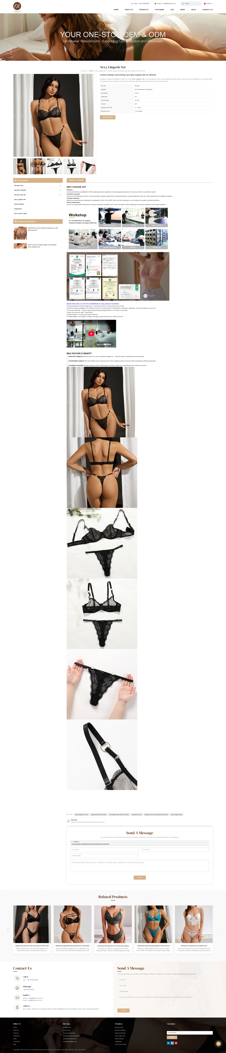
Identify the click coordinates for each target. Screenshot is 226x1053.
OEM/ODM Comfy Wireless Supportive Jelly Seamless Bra (43, 229)
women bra (66, 1030)
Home (116, 9)
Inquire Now (107, 117)
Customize (159, 9)
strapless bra (67, 1027)
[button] (218, 930)
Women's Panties (20, 190)
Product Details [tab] (76, 180)
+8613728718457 (28, 990)
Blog (193, 9)
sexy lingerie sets (176, 815)
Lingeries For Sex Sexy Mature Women (156, 815)
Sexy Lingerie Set (100, 71)
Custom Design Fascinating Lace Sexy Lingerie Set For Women (90, 844)
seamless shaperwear (70, 1042)
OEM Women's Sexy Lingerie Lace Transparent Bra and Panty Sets (73, 946)
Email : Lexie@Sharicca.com (33, 998)
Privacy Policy (81, 1050)
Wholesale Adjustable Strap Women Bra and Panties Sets (153, 946)
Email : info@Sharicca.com (32, 1000)
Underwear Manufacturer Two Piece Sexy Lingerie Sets (194, 946)
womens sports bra (69, 1033)
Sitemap (71, 1050)
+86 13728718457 (144, 4)
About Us (129, 9)
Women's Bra (18, 185)
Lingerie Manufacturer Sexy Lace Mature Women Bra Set (113, 946)
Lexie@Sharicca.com (169, 4)
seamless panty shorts (70, 1039)
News (182, 9)
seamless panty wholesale (71, 1036)
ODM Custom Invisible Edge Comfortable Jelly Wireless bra (42, 246)
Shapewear (18, 209)
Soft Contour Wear (20, 213)
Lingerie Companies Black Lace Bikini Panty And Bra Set (32, 946)
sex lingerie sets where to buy (118, 815)
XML (76, 1050)
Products (144, 9)
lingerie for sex (136, 815)
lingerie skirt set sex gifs (98, 815)
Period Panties (19, 204)
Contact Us (207, 9)
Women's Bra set (20, 195)
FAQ (172, 9)
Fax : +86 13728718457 (30, 980)
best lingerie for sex (81, 815)
